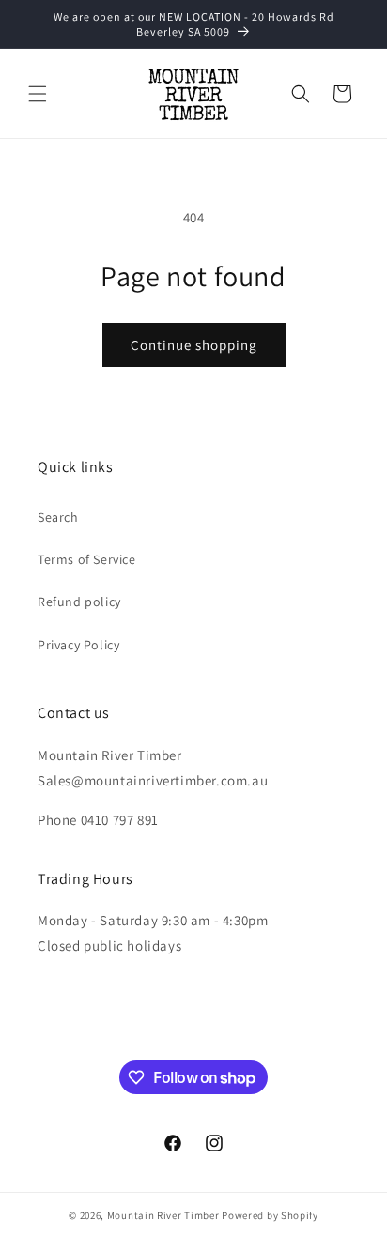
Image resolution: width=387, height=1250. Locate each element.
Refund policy (79, 601)
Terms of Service (87, 559)
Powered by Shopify (270, 1215)
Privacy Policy (78, 644)
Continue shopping (194, 345)
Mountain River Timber (163, 1215)
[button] (37, 93)
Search (58, 517)
